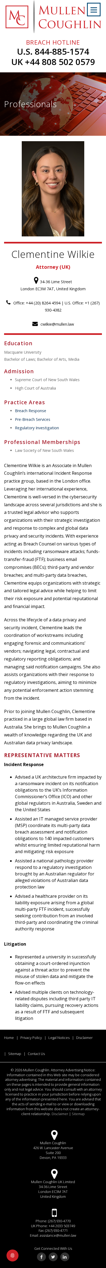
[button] (94, 9)
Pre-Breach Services (32, 419)
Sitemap (14, 1053)
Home (9, 1037)
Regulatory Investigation (37, 427)
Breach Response (30, 410)
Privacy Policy (31, 1037)
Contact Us (36, 1053)
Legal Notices (59, 1037)
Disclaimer (84, 1037)
